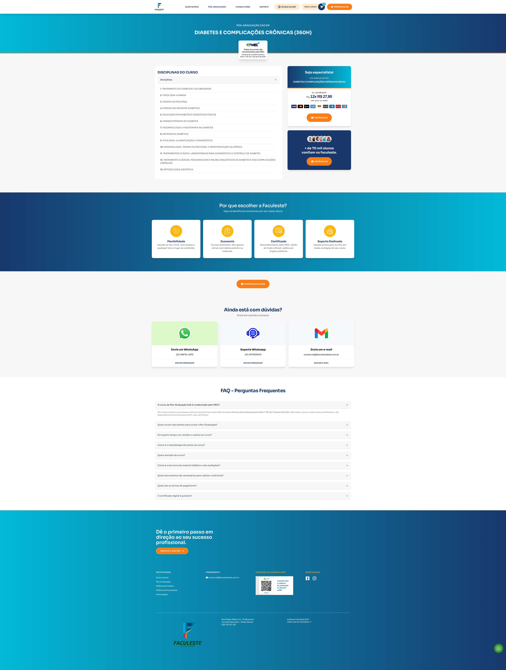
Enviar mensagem (184, 363)
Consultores (243, 7)
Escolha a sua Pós (170, 551)
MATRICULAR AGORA (254, 284)
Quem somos (192, 7)
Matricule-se (341, 7)
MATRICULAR (321, 117)
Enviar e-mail (321, 363)
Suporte (264, 7)
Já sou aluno (288, 7)
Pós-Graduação (217, 7)
